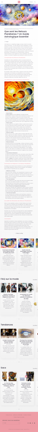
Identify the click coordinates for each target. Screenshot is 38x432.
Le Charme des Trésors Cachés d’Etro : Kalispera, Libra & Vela (8, 385)
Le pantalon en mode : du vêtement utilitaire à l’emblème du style (26, 296)
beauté (11, 158)
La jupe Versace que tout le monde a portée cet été (8, 341)
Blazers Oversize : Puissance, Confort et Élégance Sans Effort (8, 296)
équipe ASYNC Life (26, 429)
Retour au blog (19, 233)
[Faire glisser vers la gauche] (17, 273)
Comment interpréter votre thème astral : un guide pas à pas (8, 251)
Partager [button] (7, 41)
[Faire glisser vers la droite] (21, 273)
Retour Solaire (9, 114)
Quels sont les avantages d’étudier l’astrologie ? (26, 251)
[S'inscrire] (19, 423)
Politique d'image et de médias (19, 417)
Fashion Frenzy (13, 429)
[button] (2, 2)
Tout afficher (35, 279)
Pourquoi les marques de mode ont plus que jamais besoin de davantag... (26, 342)
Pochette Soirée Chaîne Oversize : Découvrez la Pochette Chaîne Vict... (26, 385)
